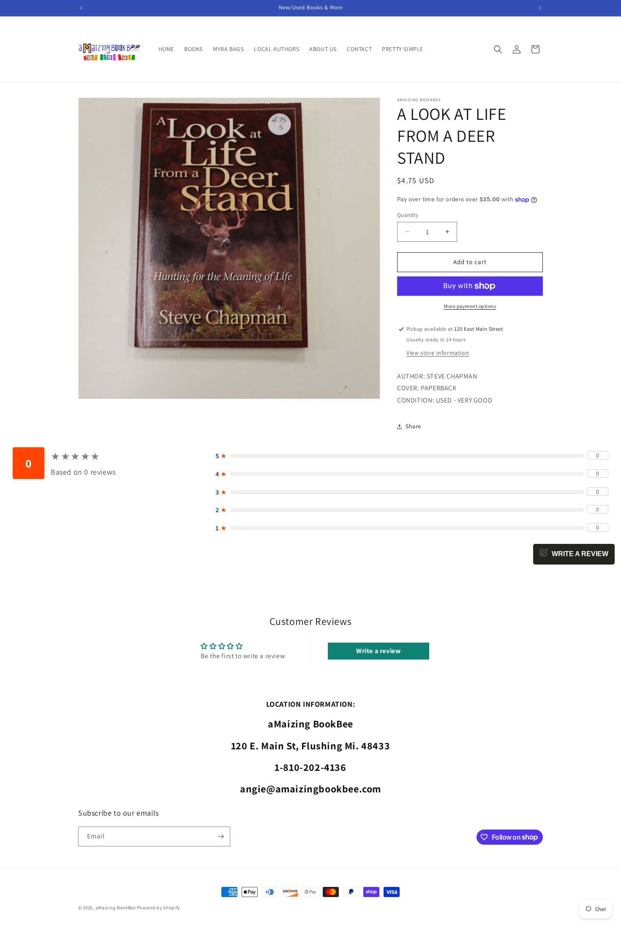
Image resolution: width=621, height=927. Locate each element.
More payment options (470, 306)
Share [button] (413, 426)
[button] (498, 49)
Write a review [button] (378, 650)
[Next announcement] (540, 8)
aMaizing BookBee (115, 908)
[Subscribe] (220, 836)
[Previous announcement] (81, 8)
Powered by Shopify (158, 908)
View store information (437, 353)
